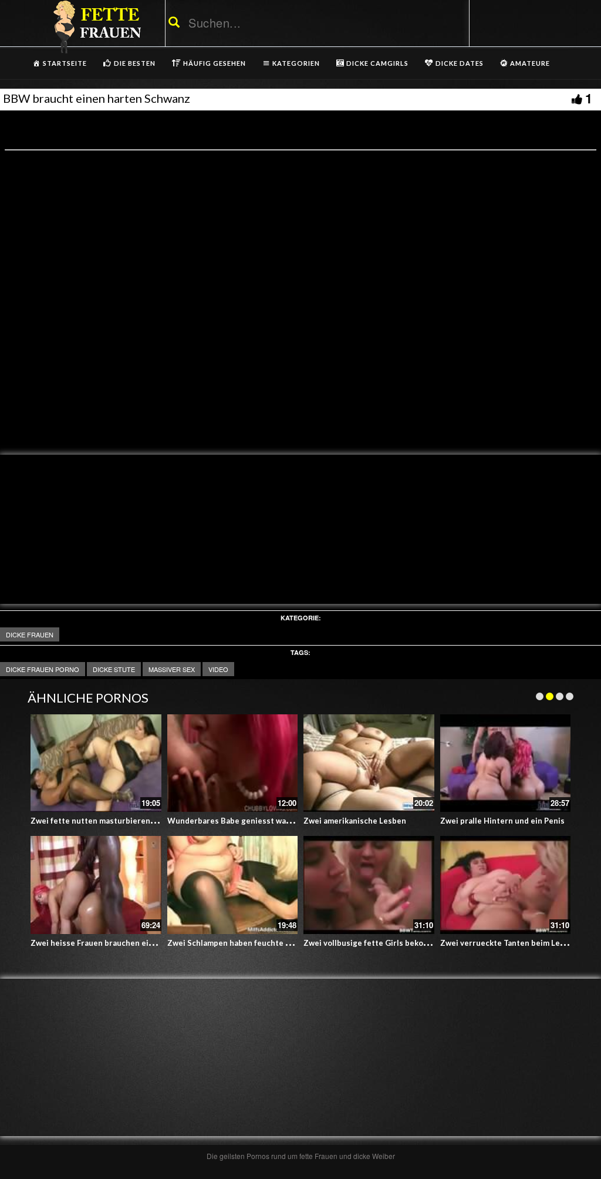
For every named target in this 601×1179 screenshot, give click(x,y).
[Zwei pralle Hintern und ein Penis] (505, 763)
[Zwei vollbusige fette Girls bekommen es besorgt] (368, 885)
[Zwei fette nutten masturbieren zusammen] (96, 763)
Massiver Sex (171, 669)
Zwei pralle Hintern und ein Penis (502, 820)
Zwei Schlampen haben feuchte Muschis (241, 943)
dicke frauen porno (42, 669)
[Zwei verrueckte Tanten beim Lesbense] (505, 885)
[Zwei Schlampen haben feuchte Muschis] (232, 885)
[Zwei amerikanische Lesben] (368, 763)
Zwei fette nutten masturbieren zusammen (111, 820)
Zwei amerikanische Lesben (354, 820)
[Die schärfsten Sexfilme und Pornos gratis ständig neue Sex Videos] (95, 26)
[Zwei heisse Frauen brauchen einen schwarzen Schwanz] (96, 885)
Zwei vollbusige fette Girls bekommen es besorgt (395, 943)
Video (218, 669)
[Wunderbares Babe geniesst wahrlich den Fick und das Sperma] (232, 763)
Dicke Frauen (29, 634)
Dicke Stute (114, 669)
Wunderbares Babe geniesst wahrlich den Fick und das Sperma (283, 820)
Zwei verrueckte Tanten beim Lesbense (513, 943)
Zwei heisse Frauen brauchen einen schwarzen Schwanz (134, 943)
